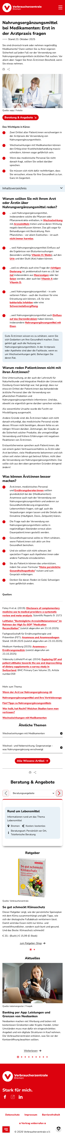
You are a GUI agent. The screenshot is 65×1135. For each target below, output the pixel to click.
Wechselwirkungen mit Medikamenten (24, 717)
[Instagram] (13, 1097)
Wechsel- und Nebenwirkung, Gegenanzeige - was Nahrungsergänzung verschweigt (27, 747)
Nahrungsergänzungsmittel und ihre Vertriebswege (32, 697)
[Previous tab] (5, 793)
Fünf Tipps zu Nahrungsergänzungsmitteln (26, 703)
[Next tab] (59, 793)
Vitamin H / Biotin (42, 255)
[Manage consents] (58, 1128)
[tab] (30, 949)
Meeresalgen (41, 275)
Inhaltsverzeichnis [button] (14, 188)
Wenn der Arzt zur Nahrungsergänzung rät (27, 692)
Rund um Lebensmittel (23, 811)
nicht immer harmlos (21, 238)
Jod (11, 275)
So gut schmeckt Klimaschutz (23, 907)
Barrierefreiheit (51, 1114)
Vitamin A (47, 278)
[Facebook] (5, 1097)
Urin (12, 258)
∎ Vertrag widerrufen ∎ (32, 1123)
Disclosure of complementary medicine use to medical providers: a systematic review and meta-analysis (31, 612)
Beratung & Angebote (19, 117)
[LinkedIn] (20, 1097)
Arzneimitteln (21, 224)
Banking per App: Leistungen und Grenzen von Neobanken (26, 1014)
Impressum (30, 1114)
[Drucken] (3, 69)
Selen (13, 278)
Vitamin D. (15, 282)
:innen (40, 490)
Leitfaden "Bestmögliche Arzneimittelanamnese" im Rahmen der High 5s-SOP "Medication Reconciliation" (32, 624)
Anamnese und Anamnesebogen (40, 637)
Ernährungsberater (25, 490)
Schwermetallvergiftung (24, 306)
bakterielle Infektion (21, 302)
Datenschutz (12, 1114)
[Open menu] (6, 1129)
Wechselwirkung (53, 220)
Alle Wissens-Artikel (30, 761)
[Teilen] (8, 69)
